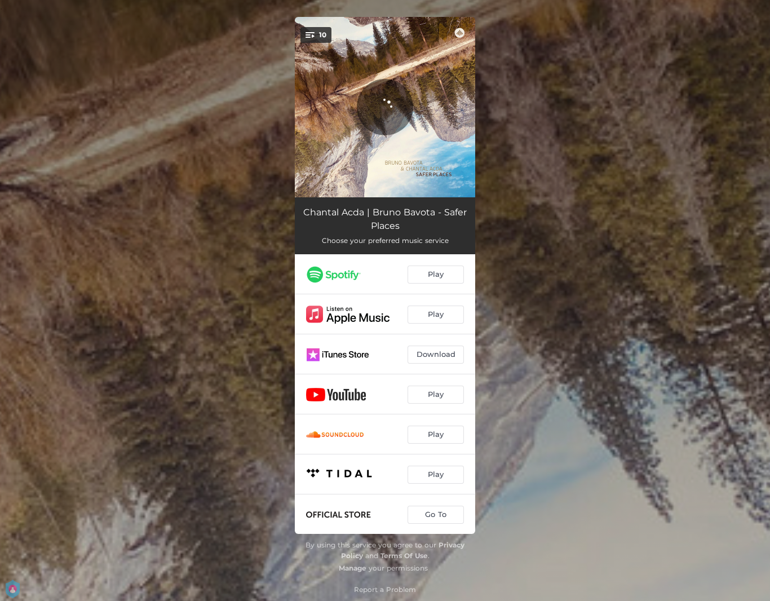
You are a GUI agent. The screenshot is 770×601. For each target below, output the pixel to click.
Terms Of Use (404, 555)
